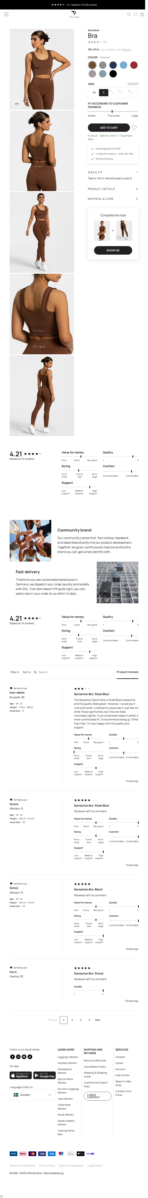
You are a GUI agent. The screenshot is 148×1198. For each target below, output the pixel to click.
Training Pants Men (64, 1132)
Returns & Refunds (93, 1060)
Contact (118, 1057)
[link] (139, 14)
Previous (51, 1011)
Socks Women (64, 1114)
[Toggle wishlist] (131, 135)
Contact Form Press (121, 1093)
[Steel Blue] (100, 73)
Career (117, 1063)
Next (96, 1011)
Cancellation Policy (93, 1066)
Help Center (120, 1075)
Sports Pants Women (64, 1081)
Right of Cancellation (71, 1165)
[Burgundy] (131, 65)
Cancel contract (92, 1096)
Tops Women (64, 1098)
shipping (124, 49)
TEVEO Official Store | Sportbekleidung (41, 1173)
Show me (110, 256)
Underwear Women (63, 1106)
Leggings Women (66, 1057)
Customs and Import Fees (94, 1084)
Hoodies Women (66, 1063)
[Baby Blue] (121, 65)
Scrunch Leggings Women (67, 1090)
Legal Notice (94, 1165)
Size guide (130, 83)
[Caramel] (90, 65)
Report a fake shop (121, 1083)
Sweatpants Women (63, 1071)
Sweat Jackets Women (64, 1122)
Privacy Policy (47, 1165)
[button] (6, 14)
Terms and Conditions (22, 1165)
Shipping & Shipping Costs (94, 1074)
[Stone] (90, 73)
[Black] (110, 73)
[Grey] (100, 65)
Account (118, 1069)
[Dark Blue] (110, 65)
